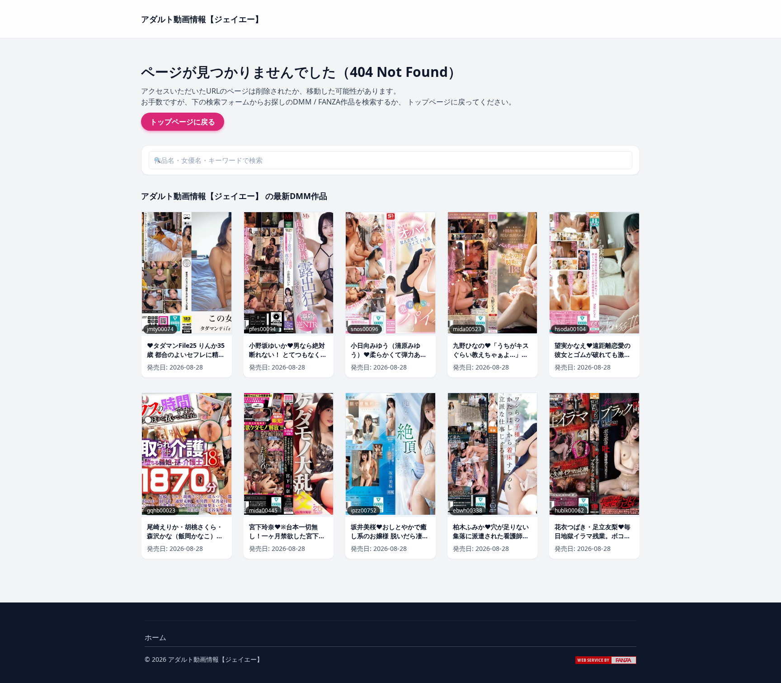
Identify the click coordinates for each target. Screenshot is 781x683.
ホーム (155, 637)
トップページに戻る (182, 122)
